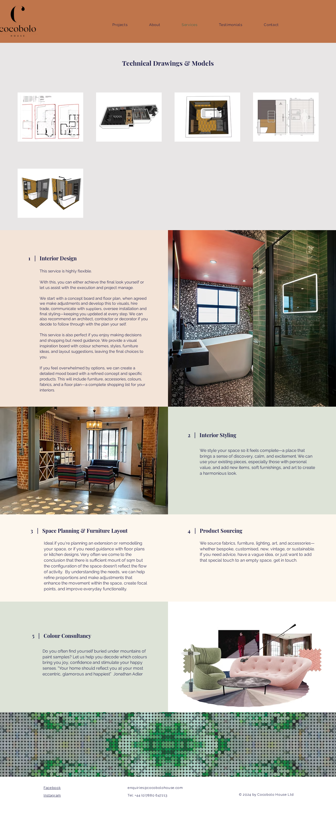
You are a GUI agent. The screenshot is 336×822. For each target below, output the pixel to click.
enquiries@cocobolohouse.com (155, 788)
